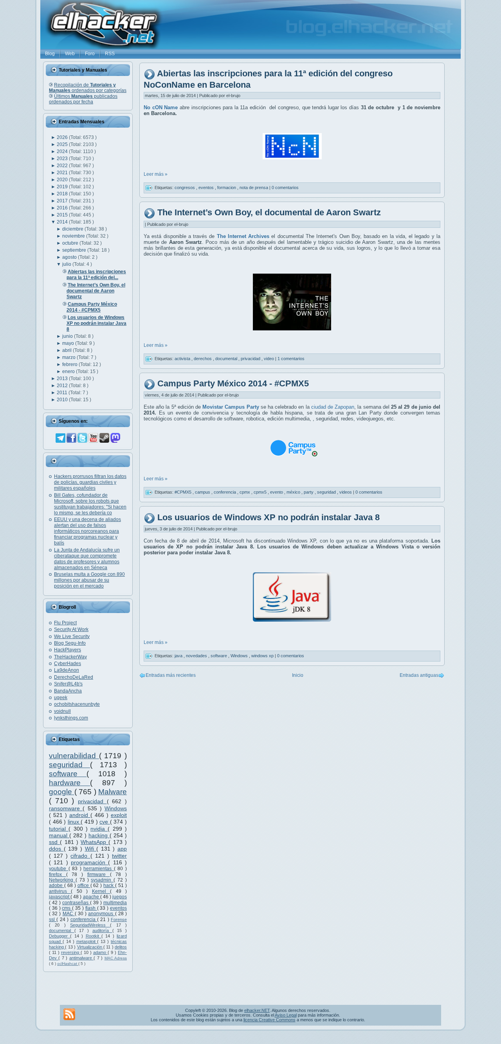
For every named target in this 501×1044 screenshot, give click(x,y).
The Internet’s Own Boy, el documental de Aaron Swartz (269, 212)
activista (183, 358)
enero (69, 371)
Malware (112, 792)
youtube (58, 868)
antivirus (60, 891)
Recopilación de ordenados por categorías (87, 87)
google (61, 792)
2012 (63, 385)
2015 (63, 215)
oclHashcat (67, 963)
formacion (227, 187)
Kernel (101, 891)
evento (277, 492)
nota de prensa (254, 187)
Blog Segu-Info (70, 643)
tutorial (58, 829)
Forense (119, 919)
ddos (56, 849)
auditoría (102, 930)
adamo (100, 952)
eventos (118, 908)
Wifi (91, 849)
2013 (63, 378)
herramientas (98, 868)
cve (104, 822)
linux (74, 822)
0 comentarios (285, 187)
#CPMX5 (184, 492)
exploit (119, 815)
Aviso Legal (286, 1015)
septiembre (74, 250)
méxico (294, 492)
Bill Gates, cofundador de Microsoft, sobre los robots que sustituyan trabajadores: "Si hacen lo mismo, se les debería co (90, 504)
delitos (121, 947)
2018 (63, 194)
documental (61, 930)
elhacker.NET (257, 1010)
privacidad (92, 801)
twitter (119, 856)
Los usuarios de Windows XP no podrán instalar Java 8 (268, 517)
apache (91, 897)
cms (67, 908)
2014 (63, 222)
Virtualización (90, 947)
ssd (54, 842)
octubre (70, 243)
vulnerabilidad (74, 756)
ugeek (60, 697)
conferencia (83, 919)
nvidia (99, 829)
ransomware (66, 808)
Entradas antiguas (419, 675)
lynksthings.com (71, 718)
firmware (98, 874)
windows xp (263, 655)
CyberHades (67, 663)
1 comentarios (291, 358)
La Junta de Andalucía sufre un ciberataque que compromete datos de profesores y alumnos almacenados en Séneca (87, 558)
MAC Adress (116, 958)
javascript (59, 897)
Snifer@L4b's (68, 684)
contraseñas (76, 902)
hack (109, 885)
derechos (203, 358)
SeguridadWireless (90, 925)
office (83, 885)
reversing (71, 952)
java (179, 655)
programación (89, 862)
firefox (57, 874)
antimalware (81, 958)
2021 (63, 172)
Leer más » (156, 174)
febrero (70, 364)
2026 (63, 137)
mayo (68, 343)
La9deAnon (66, 670)
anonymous (101, 913)
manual (59, 835)
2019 (63, 186)
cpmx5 (261, 492)
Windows (116, 808)
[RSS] (69, 1014)
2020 (63, 179)
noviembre (74, 236)
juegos (119, 897)
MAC (69, 913)
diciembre (73, 229)
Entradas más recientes (171, 675)
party (309, 492)
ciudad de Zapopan (332, 407)
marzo (69, 357)
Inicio (297, 675)
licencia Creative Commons (269, 1019)
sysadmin (102, 880)
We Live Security (72, 636)
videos (346, 492)
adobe (56, 885)
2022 (63, 165)
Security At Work (71, 629)
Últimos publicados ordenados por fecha (83, 99)
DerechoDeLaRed (73, 677)
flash (91, 908)
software (68, 774)
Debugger (59, 936)
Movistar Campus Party (230, 407)
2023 (63, 158)
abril (67, 350)
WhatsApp (94, 842)
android (79, 815)
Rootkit (93, 936)
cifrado (80, 856)
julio (67, 264)
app (122, 849)
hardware (69, 783)
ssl (52, 919)
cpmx (245, 492)
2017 (63, 201)
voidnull (62, 711)
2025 (63, 144)
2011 (62, 392)
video (269, 358)
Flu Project (65, 623)
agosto (70, 257)
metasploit (86, 941)
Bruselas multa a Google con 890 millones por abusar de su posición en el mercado (89, 580)
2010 (63, 399)
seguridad (69, 765)
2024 (63, 151)
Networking (62, 880)
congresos (185, 187)
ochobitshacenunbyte (77, 704)
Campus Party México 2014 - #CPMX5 (233, 383)
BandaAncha (68, 691)
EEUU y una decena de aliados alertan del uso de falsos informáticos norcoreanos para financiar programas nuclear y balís (87, 531)
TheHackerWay (70, 657)
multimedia (115, 902)
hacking (99, 835)
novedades (197, 655)
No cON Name (161, 107)
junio (68, 336)
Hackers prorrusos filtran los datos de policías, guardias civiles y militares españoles (90, 482)
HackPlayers (67, 650)
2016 (63, 208)
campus (203, 492)
